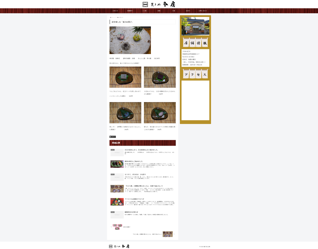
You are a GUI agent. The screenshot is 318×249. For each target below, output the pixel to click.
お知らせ (113, 136)
